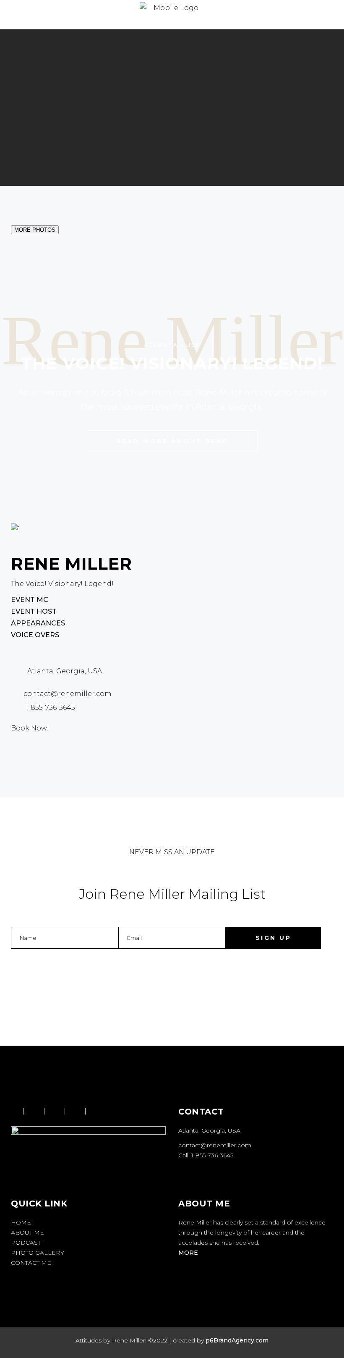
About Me (27, 1232)
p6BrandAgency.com (237, 1340)
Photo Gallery (37, 1252)
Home (21, 1222)
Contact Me (31, 1262)
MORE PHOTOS (34, 230)
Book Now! (30, 728)
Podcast (26, 1242)
